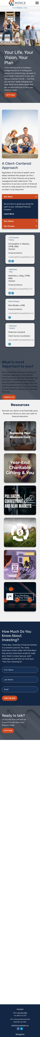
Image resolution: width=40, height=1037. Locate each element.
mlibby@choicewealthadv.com (20, 289)
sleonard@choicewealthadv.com (21, 340)
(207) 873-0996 (22, 1013)
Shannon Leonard (16, 332)
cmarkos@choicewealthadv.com (21, 257)
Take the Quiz (9, 698)
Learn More (9, 214)
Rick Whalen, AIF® (16, 305)
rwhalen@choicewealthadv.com (20, 313)
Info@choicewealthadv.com (20, 1025)
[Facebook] (12, 261)
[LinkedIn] (9, 261)
